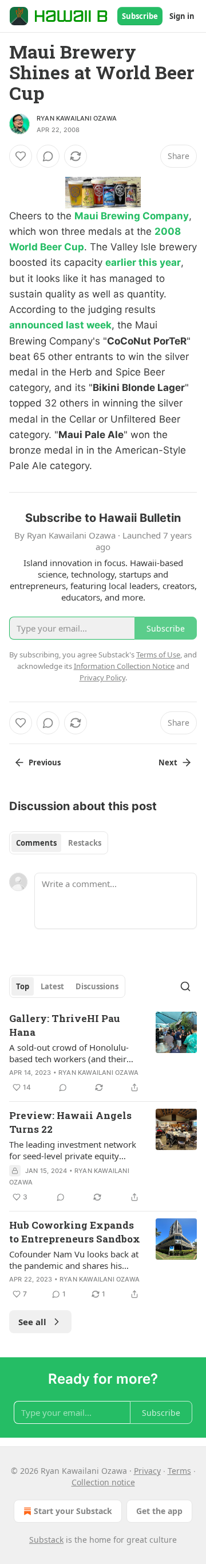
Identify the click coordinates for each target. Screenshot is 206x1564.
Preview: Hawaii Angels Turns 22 (70, 1122)
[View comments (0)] (48, 156)
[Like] (20, 156)
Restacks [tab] (84, 843)
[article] (103, 1053)
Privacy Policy (102, 677)
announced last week (60, 325)
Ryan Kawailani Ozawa (77, 118)
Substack (46, 1539)
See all (32, 1321)
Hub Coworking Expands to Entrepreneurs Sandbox (74, 1231)
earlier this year (143, 262)
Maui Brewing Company (131, 216)
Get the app (159, 1510)
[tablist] (58, 842)
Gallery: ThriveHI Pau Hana (64, 1025)
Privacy (147, 1470)
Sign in (182, 16)
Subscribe (140, 16)
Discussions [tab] (97, 986)
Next (168, 762)
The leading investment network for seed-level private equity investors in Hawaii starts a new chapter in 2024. (72, 1150)
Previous (45, 762)
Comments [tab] (36, 843)
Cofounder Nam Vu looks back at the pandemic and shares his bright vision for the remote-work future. (75, 1259)
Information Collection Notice (124, 666)
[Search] (185, 986)
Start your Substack (73, 1510)
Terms (179, 1470)
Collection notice (103, 1482)
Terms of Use (158, 654)
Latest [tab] (52, 986)
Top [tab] (22, 986)
